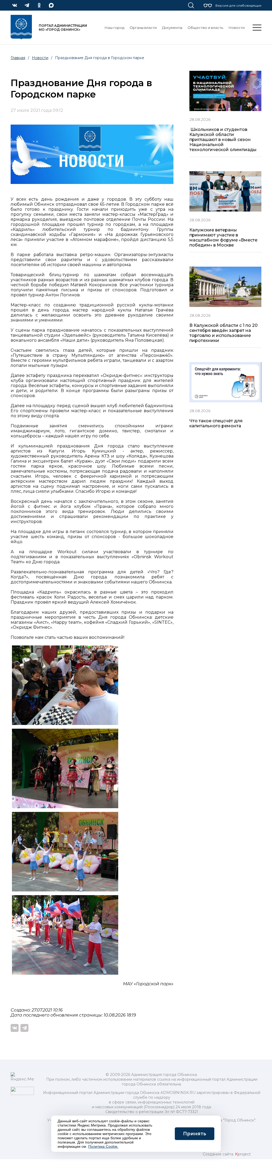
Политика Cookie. (103, 1146)
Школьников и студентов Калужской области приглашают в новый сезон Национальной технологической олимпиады (223, 139)
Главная (18, 57)
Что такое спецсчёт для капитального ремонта (216, 423)
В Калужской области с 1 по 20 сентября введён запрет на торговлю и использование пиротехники (223, 333)
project (243, 1154)
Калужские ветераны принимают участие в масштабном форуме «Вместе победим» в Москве (223, 237)
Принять (194, 1134)
